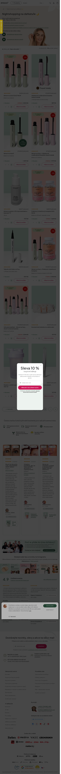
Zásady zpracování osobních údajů (31, 391)
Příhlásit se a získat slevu (30, 387)
